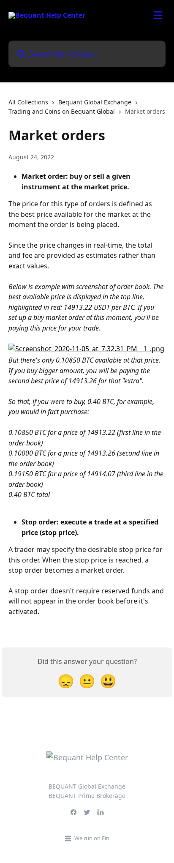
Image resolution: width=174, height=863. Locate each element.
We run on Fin (91, 838)
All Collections (28, 102)
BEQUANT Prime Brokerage (87, 796)
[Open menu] (158, 15)
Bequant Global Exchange (94, 102)
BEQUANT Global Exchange (87, 786)
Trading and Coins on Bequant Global (61, 111)
